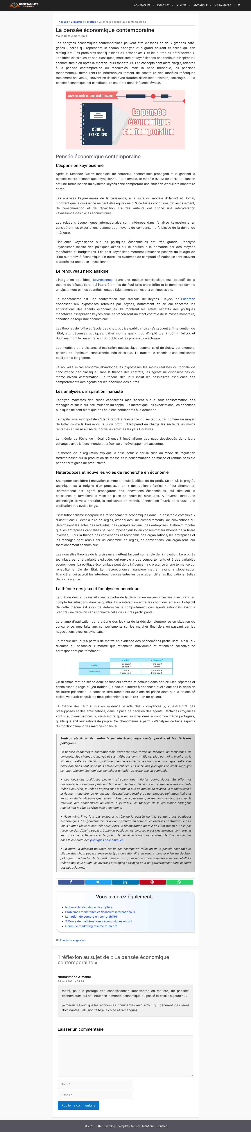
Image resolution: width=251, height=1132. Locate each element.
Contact (162, 1126)
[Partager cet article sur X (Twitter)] (98, 882)
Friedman (188, 299)
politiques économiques (106, 840)
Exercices (163, 5)
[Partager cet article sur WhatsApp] (179, 882)
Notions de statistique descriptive (88, 907)
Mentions (148, 1126)
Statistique (200, 5)
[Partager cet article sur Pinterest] (152, 882)
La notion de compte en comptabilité (91, 916)
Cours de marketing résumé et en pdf (91, 926)
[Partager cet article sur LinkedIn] (125, 882)
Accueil (63, 21)
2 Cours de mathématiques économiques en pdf (98, 921)
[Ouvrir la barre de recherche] (239, 5)
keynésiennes (102, 280)
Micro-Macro (222, 5)
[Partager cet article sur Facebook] (71, 882)
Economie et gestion (83, 21)
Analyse (181, 5)
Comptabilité (142, 5)
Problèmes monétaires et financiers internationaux (100, 912)
